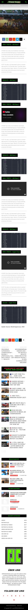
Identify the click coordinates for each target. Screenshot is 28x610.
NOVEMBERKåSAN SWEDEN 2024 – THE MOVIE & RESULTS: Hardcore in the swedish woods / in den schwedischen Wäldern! (20, 356)
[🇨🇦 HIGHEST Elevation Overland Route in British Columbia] (5, 437)
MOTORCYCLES (7, 5)
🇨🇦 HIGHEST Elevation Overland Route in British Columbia (18, 436)
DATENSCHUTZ (14, 507)
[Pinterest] (10, 39)
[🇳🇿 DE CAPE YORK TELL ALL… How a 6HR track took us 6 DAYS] (5, 376)
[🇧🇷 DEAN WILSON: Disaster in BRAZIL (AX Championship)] (5, 412)
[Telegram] (17, 39)
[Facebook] (3, 39)
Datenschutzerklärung (11, 605)
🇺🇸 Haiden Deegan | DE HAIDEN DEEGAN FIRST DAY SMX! (17, 383)
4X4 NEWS (3, 377)
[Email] (20, 39)
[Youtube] (14, 600)
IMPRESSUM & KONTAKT (15, 501)
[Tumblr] (19, 595)
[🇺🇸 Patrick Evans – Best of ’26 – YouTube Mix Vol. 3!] (5, 429)
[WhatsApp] (7, 39)
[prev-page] (2, 451)
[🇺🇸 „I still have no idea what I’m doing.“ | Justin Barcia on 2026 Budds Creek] (5, 444)
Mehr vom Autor (14, 369)
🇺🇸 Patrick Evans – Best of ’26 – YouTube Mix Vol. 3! (18, 429)
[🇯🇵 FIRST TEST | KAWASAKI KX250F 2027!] (5, 397)
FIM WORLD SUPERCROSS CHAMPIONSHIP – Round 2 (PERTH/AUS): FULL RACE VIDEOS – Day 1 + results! (7, 354)
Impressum (13, 500)
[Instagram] (11, 595)
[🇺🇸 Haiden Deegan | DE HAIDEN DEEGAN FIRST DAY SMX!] (5, 383)
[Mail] (15, 595)
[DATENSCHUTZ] (5, 509)
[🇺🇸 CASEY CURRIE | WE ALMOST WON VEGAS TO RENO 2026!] (5, 390)
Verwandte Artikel (14, 368)
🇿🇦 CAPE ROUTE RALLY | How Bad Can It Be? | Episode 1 (18, 404)
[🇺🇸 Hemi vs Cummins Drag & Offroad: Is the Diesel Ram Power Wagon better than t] (5, 419)
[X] (23, 595)
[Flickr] (7, 595)
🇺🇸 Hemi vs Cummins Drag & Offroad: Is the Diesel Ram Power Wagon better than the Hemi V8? (18, 421)
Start (2, 5)
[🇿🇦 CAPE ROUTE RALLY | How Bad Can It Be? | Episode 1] (5, 404)
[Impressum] (5, 501)
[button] (2, 2)
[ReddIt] (13, 39)
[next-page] (5, 451)
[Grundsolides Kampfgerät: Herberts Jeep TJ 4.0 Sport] (5, 494)
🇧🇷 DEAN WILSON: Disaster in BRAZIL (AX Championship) (18, 411)
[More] (24, 39)
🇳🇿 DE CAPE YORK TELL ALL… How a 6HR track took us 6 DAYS (17, 375)
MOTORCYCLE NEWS (16, 5)
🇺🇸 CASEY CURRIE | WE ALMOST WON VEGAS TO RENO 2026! (18, 390)
